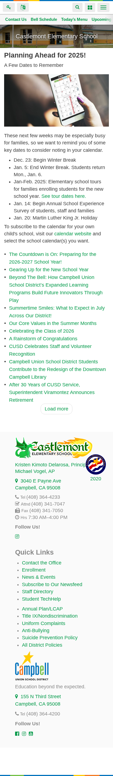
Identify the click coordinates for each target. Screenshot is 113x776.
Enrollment (34, 570)
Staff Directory (37, 591)
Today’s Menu (74, 19)
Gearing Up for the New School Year (49, 269)
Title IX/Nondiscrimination (50, 616)
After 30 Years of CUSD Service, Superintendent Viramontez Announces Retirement (52, 392)
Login (9, 7)
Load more (56, 409)
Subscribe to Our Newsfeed (52, 584)
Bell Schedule (44, 19)
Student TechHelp (41, 599)
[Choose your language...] (23, 7)
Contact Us (16, 19)
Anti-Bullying (35, 630)
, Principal (52, 464)
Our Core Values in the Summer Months (53, 323)
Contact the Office (41, 563)
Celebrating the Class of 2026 (41, 331)
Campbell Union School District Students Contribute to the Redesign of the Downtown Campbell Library (57, 369)
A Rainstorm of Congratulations (43, 338)
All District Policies (42, 645)
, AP (35, 471)
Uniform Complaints (43, 623)
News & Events (38, 577)
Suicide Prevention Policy (50, 637)
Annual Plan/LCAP (42, 609)
